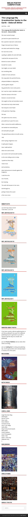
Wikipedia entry (5, 439)
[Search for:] (14, 508)
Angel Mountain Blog (7, 415)
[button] (26, 13)
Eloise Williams (5, 422)
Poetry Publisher (10, 342)
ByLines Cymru (5, 418)
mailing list (9, 347)
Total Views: (5, 209)
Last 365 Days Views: (7, 208)
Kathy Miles (4, 427)
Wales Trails (5, 436)
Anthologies (5, 416)
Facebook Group (6, 423)
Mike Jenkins (5, 430)
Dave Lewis (4, 420)
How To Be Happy (6, 425)
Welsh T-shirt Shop (6, 437)
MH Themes (23, 515)
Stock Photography (6, 434)
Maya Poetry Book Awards (8, 429)
